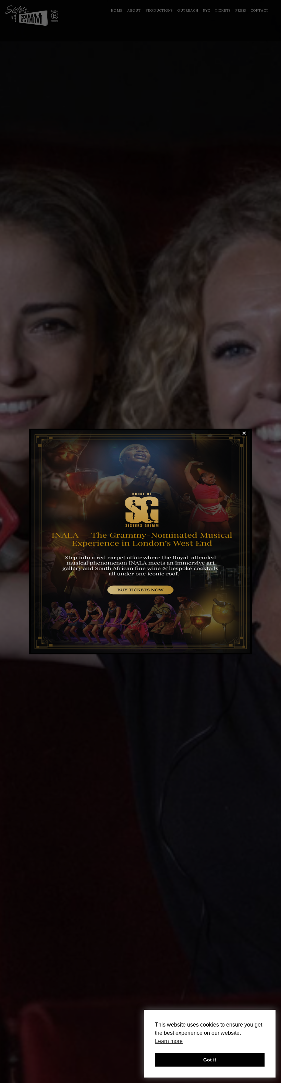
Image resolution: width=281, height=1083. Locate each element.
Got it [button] (209, 1059)
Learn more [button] (169, 1041)
